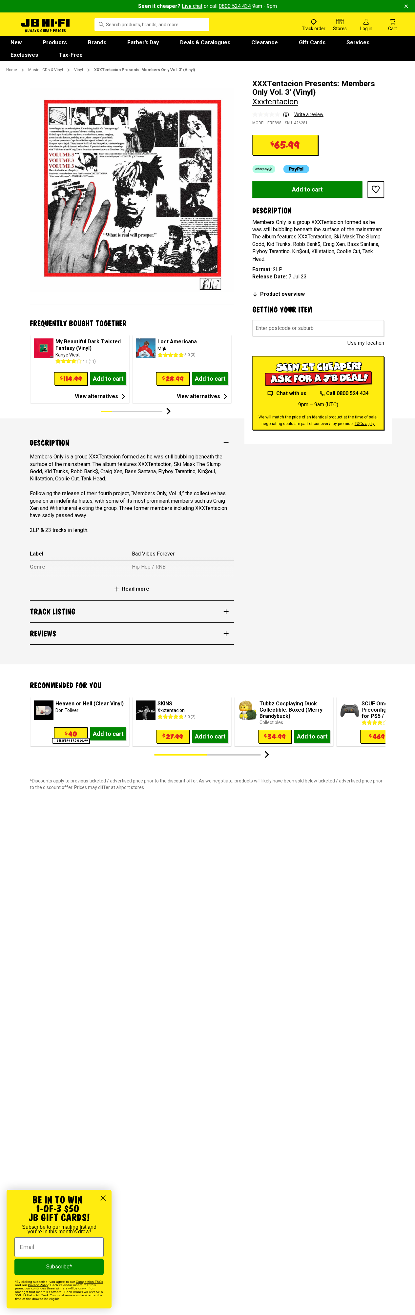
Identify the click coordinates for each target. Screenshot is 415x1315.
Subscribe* (59, 1267)
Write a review (308, 114)
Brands (97, 42)
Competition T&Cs (89, 1282)
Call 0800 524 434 (347, 393)
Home (11, 70)
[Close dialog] (103, 1198)
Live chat (192, 6)
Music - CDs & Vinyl (45, 70)
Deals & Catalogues (205, 42)
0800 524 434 (235, 6)
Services (357, 42)
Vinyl (78, 70)
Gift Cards (312, 42)
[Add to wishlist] (376, 189)
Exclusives (24, 54)
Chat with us (291, 393)
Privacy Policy (38, 1285)
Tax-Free (71, 54)
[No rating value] (267, 114)
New (16, 42)
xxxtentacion (275, 101)
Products (55, 42)
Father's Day (143, 42)
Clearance (264, 42)
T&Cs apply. (365, 423)
